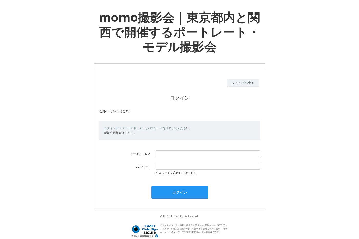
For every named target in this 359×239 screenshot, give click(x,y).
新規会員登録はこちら (118, 133)
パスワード (143, 167)
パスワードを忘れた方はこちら (176, 173)
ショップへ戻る (243, 83)
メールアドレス (140, 154)
